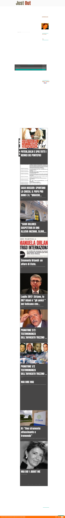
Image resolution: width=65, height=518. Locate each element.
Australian (43, 48)
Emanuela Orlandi (44, 76)
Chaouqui (43, 64)
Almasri (47, 45)
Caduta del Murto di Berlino (45, 60)
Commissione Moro (44, 66)
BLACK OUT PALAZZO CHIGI (45, 50)
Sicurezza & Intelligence (44, 37)
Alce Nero (43, 45)
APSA (43, 43)
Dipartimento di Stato (46, 73)
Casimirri (47, 63)
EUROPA (43, 75)
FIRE (48, 77)
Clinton (46, 65)
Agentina (47, 43)
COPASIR (48, 58)
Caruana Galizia (44, 63)
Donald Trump (43, 74)
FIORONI (46, 77)
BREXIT (44, 51)
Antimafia (43, 46)
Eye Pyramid (43, 77)
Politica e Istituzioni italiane (45, 35)
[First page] (28, 484)
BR (42, 51)
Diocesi (43, 73)
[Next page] (38, 484)
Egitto (48, 75)
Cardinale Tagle (44, 62)
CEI (42, 58)
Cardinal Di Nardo (46, 61)
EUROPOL (46, 75)
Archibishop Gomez (44, 47)
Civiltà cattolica (44, 65)
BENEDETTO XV (46, 48)
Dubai (46, 74)
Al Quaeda (46, 44)
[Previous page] (29, 484)
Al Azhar (43, 44)
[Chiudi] (64, 516)
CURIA (43, 59)
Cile (45, 64)
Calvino (43, 61)
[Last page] (39, 484)
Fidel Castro (43, 79)
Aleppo (45, 45)
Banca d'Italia (46, 51)
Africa (44, 43)
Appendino (46, 46)
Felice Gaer (47, 78)
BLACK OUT (43, 49)
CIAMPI (45, 58)
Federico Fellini (44, 78)
